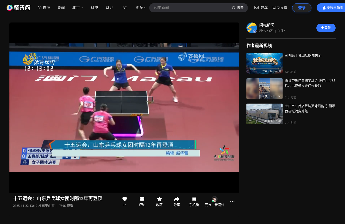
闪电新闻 (266, 25)
